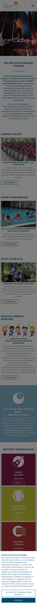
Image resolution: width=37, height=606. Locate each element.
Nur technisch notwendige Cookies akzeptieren (18, 593)
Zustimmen (18, 600)
